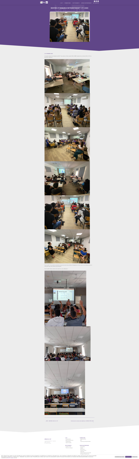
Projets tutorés (83, 450)
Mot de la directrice (69, 440)
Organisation (68, 441)
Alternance (82, 449)
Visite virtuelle (68, 442)
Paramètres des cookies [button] (119, 456)
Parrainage (82, 446)
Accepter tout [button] (128, 456)
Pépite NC (82, 451)
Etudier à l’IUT (68, 446)
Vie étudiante (68, 445)
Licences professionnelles (85, 441)
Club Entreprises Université (85, 452)
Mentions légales (10, 457)
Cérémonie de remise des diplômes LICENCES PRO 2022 (82, 420)
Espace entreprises (84, 445)
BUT (81, 440)
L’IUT (66, 437)
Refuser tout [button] (134, 456)
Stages (81, 447)
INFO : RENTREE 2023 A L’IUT (52, 420)
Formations (82, 437)
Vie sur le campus (69, 447)
